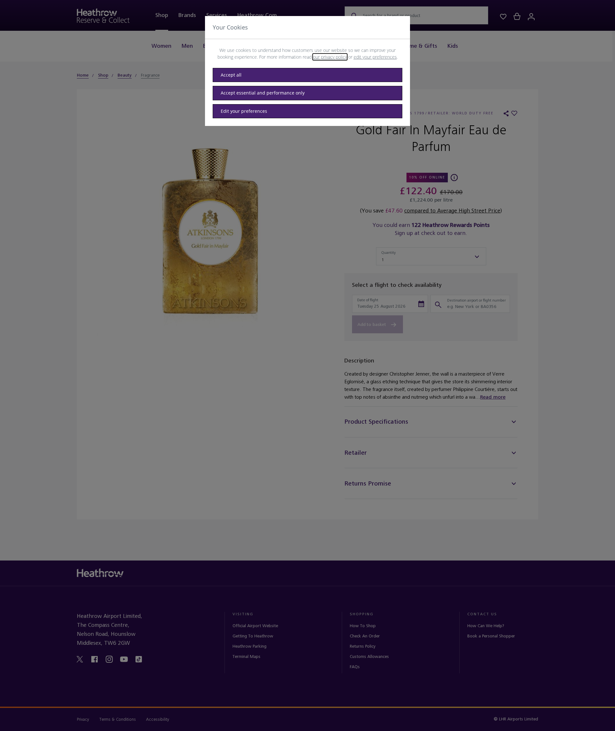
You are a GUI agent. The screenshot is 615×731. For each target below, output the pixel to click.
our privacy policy (330, 57)
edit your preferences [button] (375, 57)
